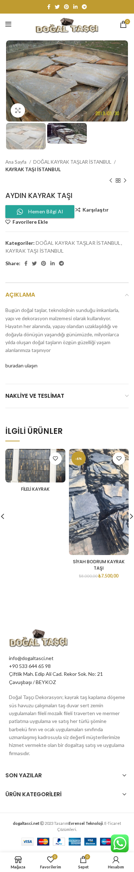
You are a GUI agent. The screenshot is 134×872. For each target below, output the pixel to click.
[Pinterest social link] (66, 6)
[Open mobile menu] (8, 24)
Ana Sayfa (16, 162)
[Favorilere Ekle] (55, 458)
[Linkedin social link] (75, 6)
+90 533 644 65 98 (30, 666)
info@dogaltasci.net (31, 658)
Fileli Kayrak (35, 489)
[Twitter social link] (57, 6)
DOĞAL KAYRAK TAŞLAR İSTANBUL (72, 162)
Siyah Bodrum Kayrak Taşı (99, 565)
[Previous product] (110, 180)
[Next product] (125, 180)
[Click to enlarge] (18, 110)
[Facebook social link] (49, 6)
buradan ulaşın (21, 365)
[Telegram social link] (84, 6)
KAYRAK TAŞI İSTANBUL (33, 169)
